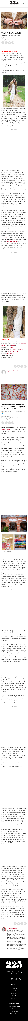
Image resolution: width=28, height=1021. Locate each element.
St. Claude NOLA (13, 351)
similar (12, 342)
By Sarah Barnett (12, 371)
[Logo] (14, 2)
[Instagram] (12, 979)
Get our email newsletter (14, 6)
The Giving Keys (12, 241)
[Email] (12, 42)
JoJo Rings (10, 353)
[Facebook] (6, 42)
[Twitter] (2, 42)
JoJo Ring (4, 237)
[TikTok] (16, 979)
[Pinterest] (9, 42)
